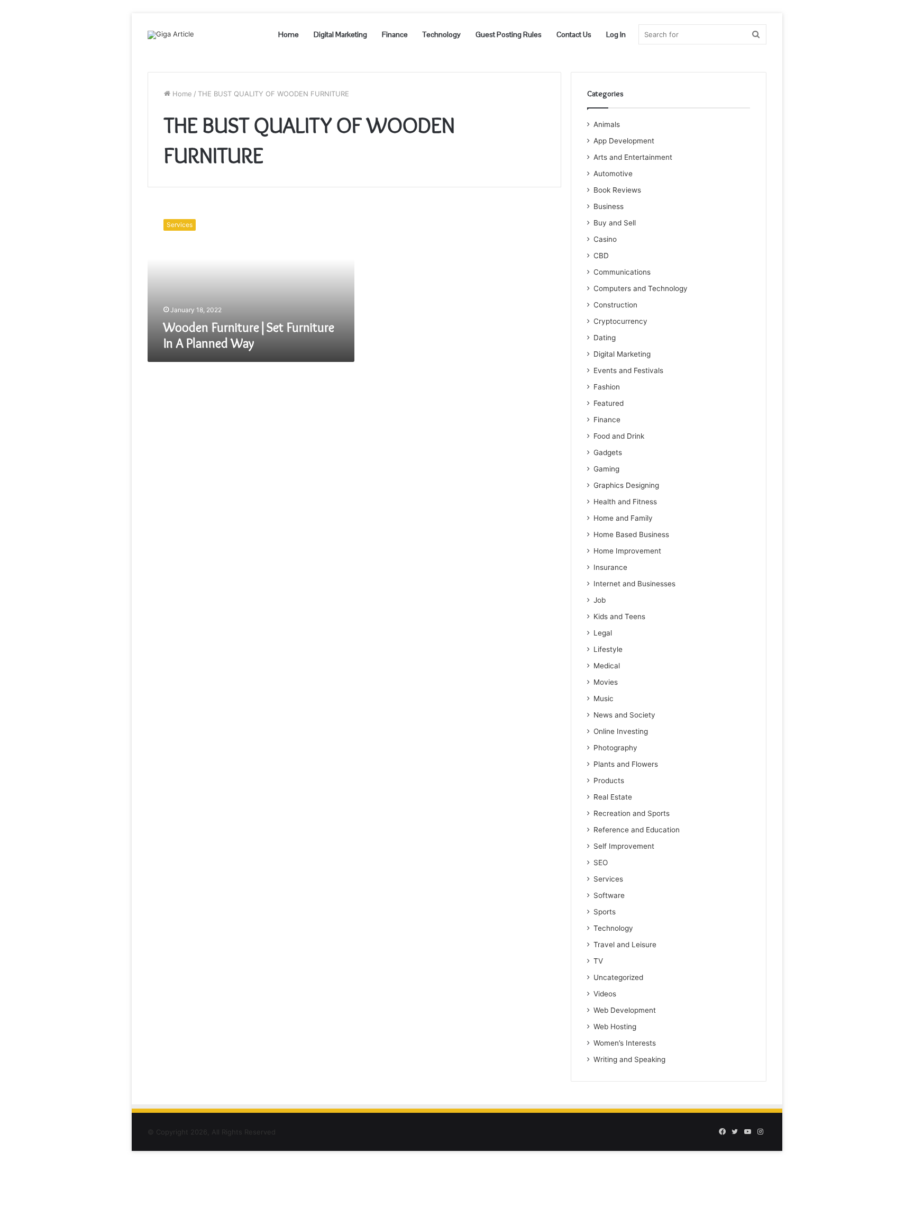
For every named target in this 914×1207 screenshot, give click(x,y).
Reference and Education (636, 829)
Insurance (610, 567)
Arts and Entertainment (632, 157)
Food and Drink (618, 436)
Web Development (624, 1010)
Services (608, 879)
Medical (606, 665)
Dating (604, 337)
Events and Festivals (628, 370)
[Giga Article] (171, 35)
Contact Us (573, 34)
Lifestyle (608, 649)
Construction (615, 305)
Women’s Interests (624, 1043)
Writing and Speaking (629, 1059)
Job (599, 600)
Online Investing (620, 731)
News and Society (624, 715)
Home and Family (623, 518)
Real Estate (612, 797)
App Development (623, 141)
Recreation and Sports (631, 813)
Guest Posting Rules (509, 34)
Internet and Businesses (634, 583)
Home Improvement (627, 551)
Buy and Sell (614, 223)
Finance (395, 34)
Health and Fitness (625, 501)
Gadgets (607, 452)
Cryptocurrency (620, 321)
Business (608, 206)
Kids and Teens (619, 616)
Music (603, 698)
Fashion (606, 387)
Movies (605, 682)
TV (598, 961)
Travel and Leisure (624, 944)
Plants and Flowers (625, 764)
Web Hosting (614, 1026)
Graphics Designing (626, 485)
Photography (615, 747)
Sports (604, 911)
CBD (601, 255)
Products (608, 780)
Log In (616, 34)
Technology (442, 34)
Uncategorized (618, 977)
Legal (602, 633)
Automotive (613, 173)
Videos (604, 994)
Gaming (606, 469)
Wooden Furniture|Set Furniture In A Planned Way (248, 335)
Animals (606, 124)
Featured (608, 403)
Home (288, 34)
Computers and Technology (640, 288)
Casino (605, 239)
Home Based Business (631, 534)
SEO (600, 862)
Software (609, 895)
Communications (622, 272)
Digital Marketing (340, 34)
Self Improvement (623, 846)
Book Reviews (617, 190)
